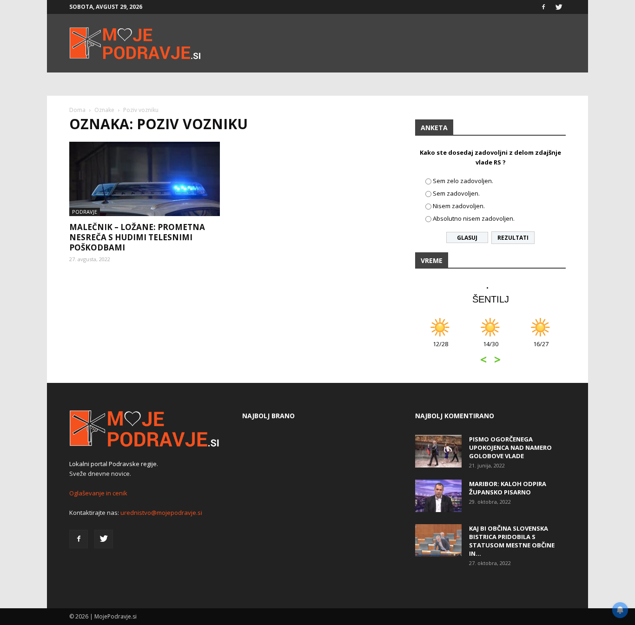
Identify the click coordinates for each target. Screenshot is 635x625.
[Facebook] (543, 7)
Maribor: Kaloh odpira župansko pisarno (507, 488)
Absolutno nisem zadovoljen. (474, 218)
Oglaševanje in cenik (98, 493)
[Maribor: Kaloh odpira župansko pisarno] (438, 496)
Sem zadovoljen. (456, 193)
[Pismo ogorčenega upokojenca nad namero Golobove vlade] (438, 451)
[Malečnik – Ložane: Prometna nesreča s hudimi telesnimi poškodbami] (144, 179)
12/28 (440, 349)
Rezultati (513, 238)
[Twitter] (559, 7)
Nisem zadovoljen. (459, 206)
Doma (77, 110)
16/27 (541, 349)
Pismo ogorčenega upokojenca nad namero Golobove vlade (510, 447)
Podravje (84, 211)
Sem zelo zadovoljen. (463, 181)
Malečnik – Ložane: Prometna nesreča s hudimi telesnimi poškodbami (137, 237)
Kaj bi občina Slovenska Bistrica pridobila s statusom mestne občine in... (512, 541)
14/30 (490, 349)
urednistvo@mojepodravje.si (161, 512)
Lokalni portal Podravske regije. (113, 464)
